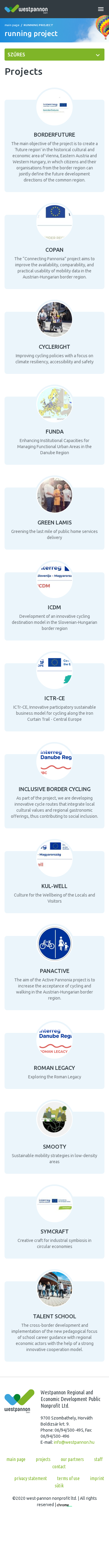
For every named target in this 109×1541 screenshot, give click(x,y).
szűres (16, 54)
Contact (59, 1466)
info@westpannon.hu (74, 1442)
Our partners (72, 1459)
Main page (12, 25)
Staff (98, 1459)
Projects (43, 1459)
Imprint (97, 1478)
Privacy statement (30, 1478)
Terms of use (68, 1478)
